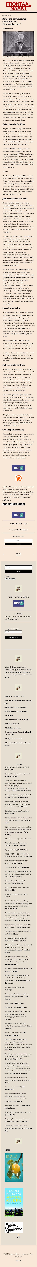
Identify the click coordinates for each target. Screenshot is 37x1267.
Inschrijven (13, 637)
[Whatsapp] (21, 504)
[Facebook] (11, 504)
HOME (18, 554)
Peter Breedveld (18, 523)
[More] (24, 504)
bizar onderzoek (27, 380)
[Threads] (19, 504)
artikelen (9, 84)
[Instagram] (14, 504)
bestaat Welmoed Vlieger (14, 148)
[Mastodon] (9, 504)
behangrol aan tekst (19, 176)
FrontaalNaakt (18, 6)
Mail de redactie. (22, 530)
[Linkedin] (16, 504)
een (30, 81)
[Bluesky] (4, 504)
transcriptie (21, 328)
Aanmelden (18, 543)
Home (18, 1260)
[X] (6, 504)
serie (4, 84)
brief (28, 236)
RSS (18, 1237)
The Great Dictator (12, 57)
